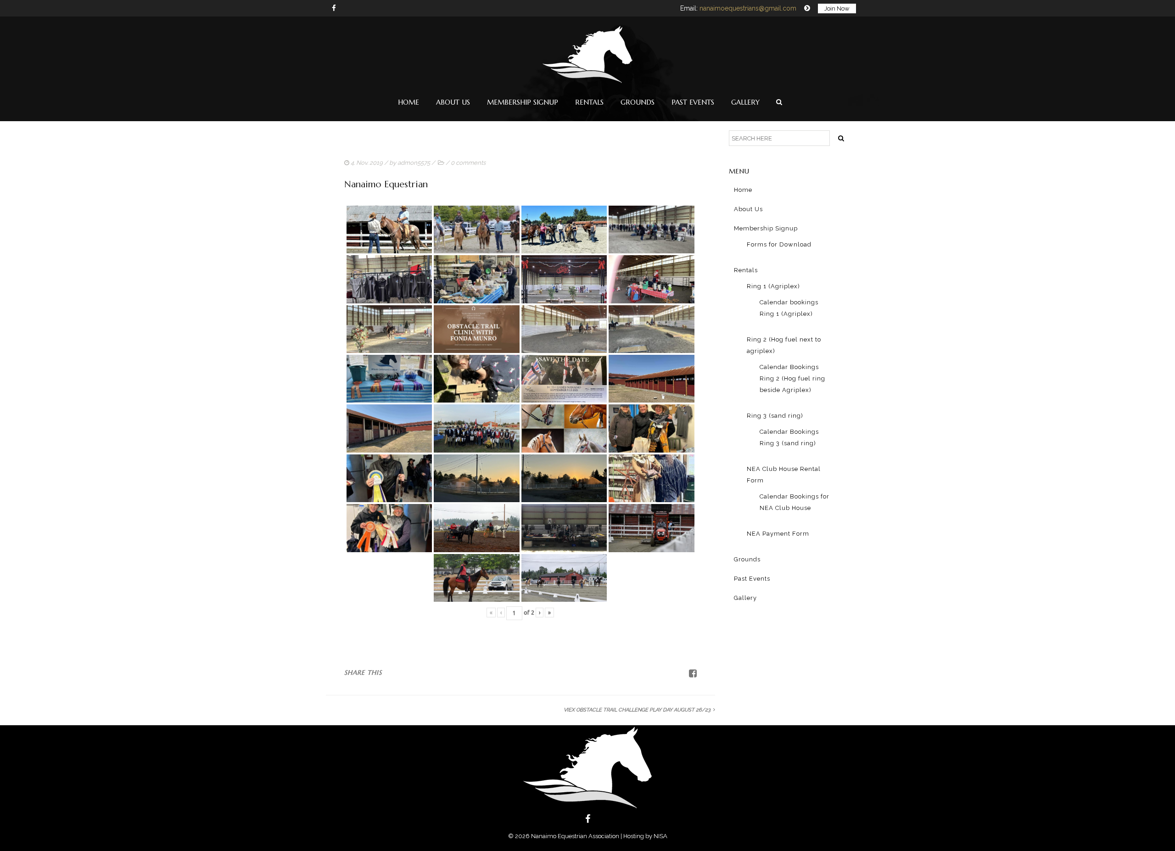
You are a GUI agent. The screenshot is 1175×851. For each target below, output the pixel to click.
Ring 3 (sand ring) (775, 415)
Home (408, 102)
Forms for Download (779, 244)
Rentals (589, 102)
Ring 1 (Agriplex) (773, 286)
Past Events (692, 102)
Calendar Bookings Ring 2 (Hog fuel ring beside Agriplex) (792, 378)
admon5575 (413, 162)
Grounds (638, 102)
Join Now (837, 8)
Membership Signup (522, 102)
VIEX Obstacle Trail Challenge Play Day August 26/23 (637, 710)
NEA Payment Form (778, 533)
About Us (453, 102)
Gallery (745, 102)
